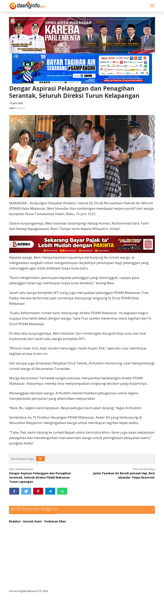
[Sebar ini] (14, 491)
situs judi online (23, 558)
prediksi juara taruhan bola (31, 583)
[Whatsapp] (62, 491)
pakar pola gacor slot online (32, 575)
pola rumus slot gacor (28, 542)
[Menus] (152, 6)
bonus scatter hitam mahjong (33, 567)
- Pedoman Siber (54, 521)
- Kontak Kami (31, 521)
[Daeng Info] (27, 4)
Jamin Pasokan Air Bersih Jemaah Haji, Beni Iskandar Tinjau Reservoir (124, 473)
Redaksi (14, 521)
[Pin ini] (38, 491)
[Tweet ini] (26, 491)
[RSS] (40, 458)
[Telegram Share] (50, 491)
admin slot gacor (24, 550)
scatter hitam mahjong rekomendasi (39, 525)
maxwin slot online (25, 534)
